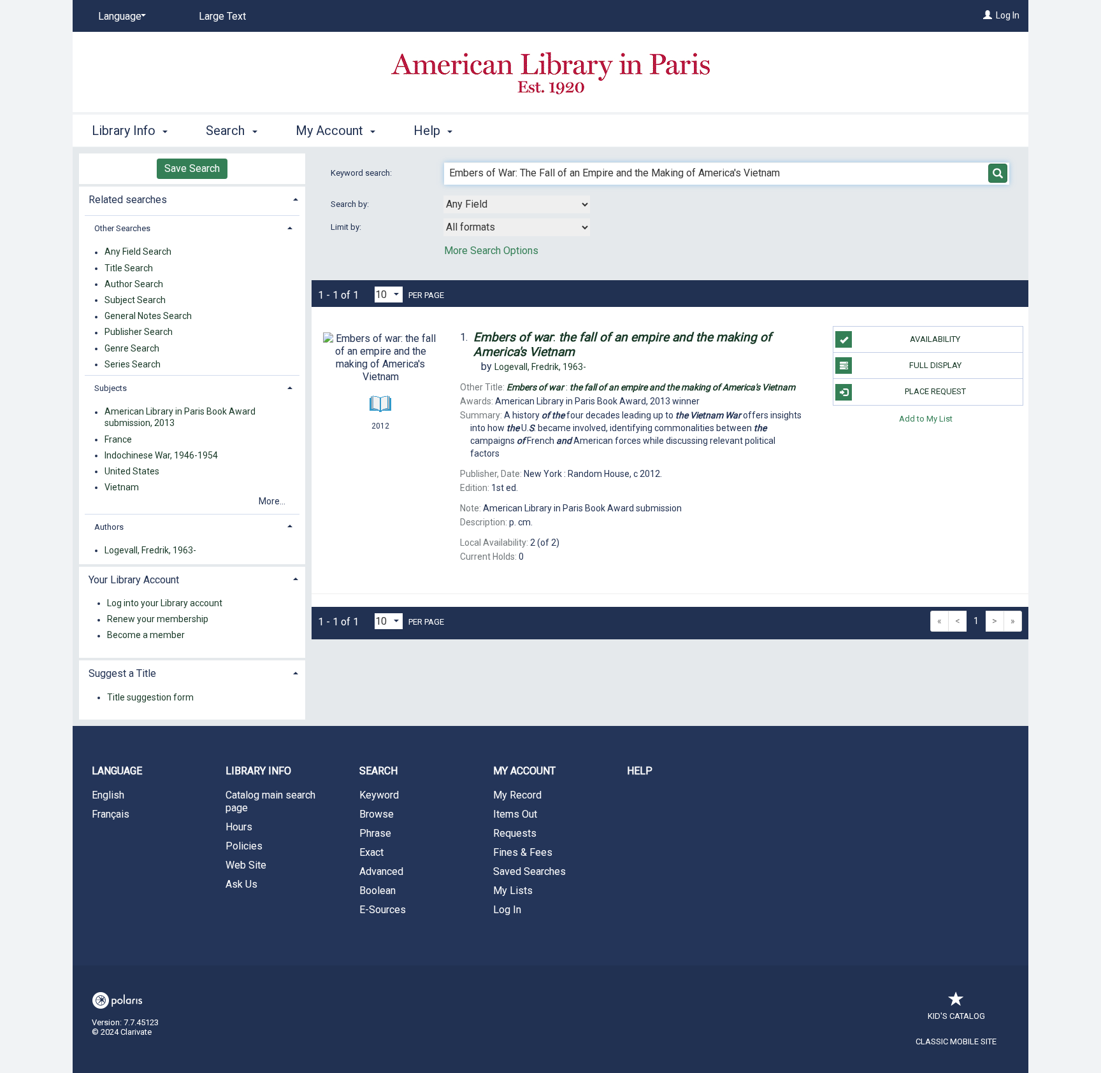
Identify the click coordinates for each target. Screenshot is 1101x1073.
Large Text (222, 16)
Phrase (375, 833)
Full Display (935, 365)
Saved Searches (529, 871)
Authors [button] (109, 527)
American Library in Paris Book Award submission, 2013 (179, 418)
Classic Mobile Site (956, 1041)
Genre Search (131, 348)
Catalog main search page (270, 801)
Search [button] (227, 130)
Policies (244, 846)
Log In (1007, 15)
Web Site (246, 865)
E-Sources (382, 910)
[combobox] (516, 204)
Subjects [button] (110, 388)
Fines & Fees (522, 852)
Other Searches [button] (122, 228)
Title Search (128, 268)
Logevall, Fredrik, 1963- (150, 550)
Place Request (935, 391)
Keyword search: (362, 173)
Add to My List (926, 418)
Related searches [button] (128, 200)
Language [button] (117, 771)
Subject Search (135, 300)
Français (110, 814)
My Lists (513, 891)
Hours (239, 827)
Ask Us (241, 884)
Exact (371, 852)
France (118, 439)
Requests (514, 833)
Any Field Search (137, 252)
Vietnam (121, 487)
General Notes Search (148, 316)
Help (639, 771)
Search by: (351, 204)
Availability (935, 339)
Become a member (146, 635)
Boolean (377, 891)
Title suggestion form (150, 697)
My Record (517, 795)
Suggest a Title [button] (122, 673)
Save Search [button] (192, 168)
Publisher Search (138, 332)
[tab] (192, 198)
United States (131, 471)
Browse (376, 814)
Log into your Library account (164, 603)
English (108, 795)
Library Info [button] (125, 130)
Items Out (515, 814)
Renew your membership (157, 620)
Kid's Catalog (956, 1016)
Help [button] (428, 130)
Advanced (381, 871)
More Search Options (491, 251)
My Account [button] (331, 130)
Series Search (132, 364)
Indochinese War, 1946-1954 (161, 455)
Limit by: (347, 227)
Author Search (133, 284)
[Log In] (987, 15)
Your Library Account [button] (134, 580)
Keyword (379, 795)
